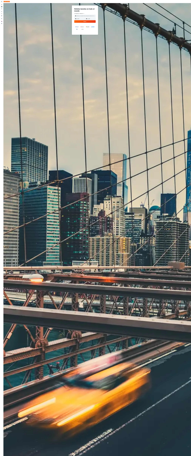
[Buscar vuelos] (1, 5)
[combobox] (79, 13)
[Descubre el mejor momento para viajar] (1, 16)
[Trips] (1, 19)
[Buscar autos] (1, 9)
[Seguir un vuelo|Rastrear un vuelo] (1, 14)
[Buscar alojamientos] (1, 7)
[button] (2, 1)
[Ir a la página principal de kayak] (7, 1)
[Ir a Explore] (1, 12)
